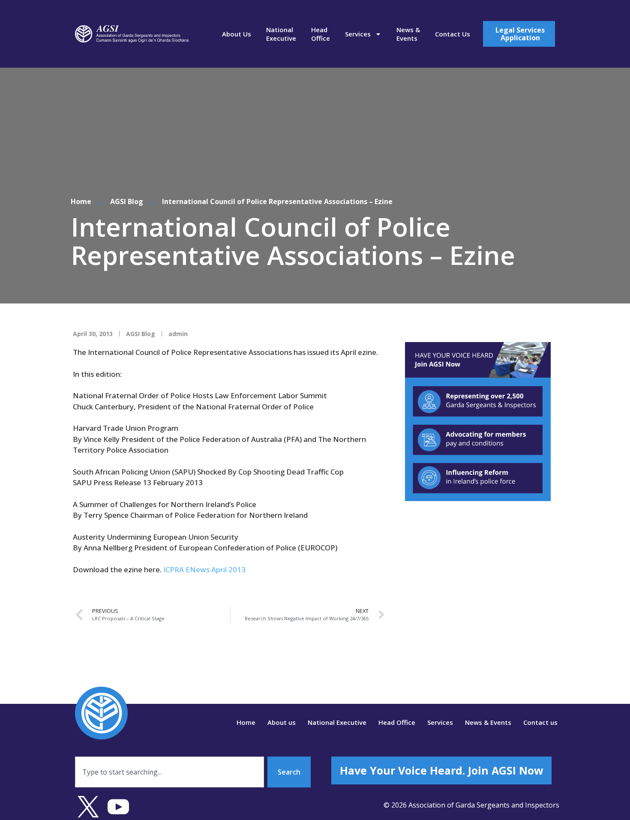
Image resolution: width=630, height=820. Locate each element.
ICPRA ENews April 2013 (204, 569)
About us (236, 34)
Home (81, 201)
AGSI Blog (126, 201)
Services (358, 34)
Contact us (452, 34)
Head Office (320, 33)
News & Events (408, 33)
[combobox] (169, 772)
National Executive (281, 33)
